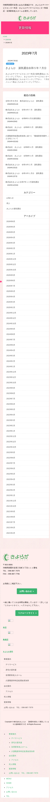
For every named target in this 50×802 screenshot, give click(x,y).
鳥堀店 (5, 640)
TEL (7, 796)
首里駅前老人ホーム (19, 747)
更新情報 (12, 769)
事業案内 (12, 734)
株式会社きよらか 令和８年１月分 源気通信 (24, 173)
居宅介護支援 (16, 743)
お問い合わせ (11, 792)
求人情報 (12, 764)
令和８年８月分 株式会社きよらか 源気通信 (24, 101)
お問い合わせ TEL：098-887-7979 (23, 773)
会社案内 (12, 756)
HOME (9, 783)
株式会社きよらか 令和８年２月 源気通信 (23, 165)
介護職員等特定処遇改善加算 (23, 751)
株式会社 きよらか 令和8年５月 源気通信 (24, 127)
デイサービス (16, 738)
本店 (5, 627)
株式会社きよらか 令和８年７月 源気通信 (23, 110)
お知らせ (10, 64)
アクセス (14, 760)
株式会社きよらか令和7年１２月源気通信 (22, 182)
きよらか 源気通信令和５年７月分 (26, 68)
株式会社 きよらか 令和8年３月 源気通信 (24, 156)
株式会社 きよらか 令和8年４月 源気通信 (24, 147)
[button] (27, 591)
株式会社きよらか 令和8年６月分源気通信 (23, 118)
